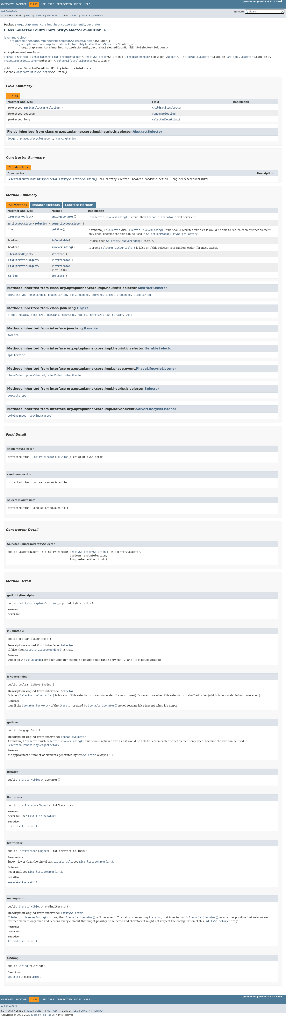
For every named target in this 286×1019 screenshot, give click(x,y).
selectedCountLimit (166, 119)
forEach (13, 335)
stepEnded (124, 294)
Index (78, 4)
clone (11, 314)
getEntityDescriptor (66, 223)
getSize (57, 229)
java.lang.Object (15, 37)
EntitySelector (96, 56)
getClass (52, 314)
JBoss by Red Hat (41, 1015)
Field (29, 15)
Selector (246, 56)
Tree (51, 4)
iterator (58, 254)
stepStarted (142, 294)
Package (21, 4)
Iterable (10, 56)
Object (22, 56)
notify (82, 314)
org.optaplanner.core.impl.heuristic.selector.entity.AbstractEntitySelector (66, 44)
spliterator (16, 355)
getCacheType (17, 294)
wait (110, 314)
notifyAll (97, 314)
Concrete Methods (79, 204)
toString (58, 275)
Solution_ (54, 107)
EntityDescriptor (20, 223)
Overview (7, 4)
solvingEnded (79, 294)
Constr (39, 15)
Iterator (14, 216)
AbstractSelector (147, 131)
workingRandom (66, 138)
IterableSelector (137, 56)
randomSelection (163, 113)
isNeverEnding (62, 247)
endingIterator (62, 216)
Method (52, 15)
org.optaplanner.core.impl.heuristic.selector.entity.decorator (58, 24)
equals (23, 314)
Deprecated (64, 4)
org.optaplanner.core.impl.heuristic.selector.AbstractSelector (52, 40)
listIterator (61, 260)
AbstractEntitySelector (33, 72)
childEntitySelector (167, 107)
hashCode (68, 314)
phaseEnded (37, 294)
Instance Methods (46, 204)
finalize (37, 314)
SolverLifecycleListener (75, 60)
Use (43, 4)
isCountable (60, 240)
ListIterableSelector (195, 56)
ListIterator (17, 260)
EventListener (40, 56)
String (13, 275)
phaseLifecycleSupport (36, 138)
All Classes (9, 11)
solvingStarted (102, 294)
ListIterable (61, 56)
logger (12, 138)
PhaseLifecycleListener (21, 60)
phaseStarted (57, 294)
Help (87, 4)
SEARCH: (239, 11)
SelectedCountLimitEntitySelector (32, 179)
